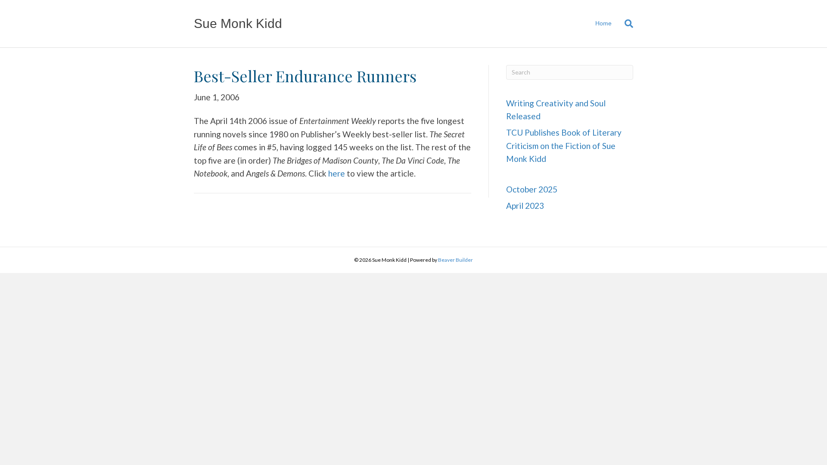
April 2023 (525, 206)
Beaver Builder (455, 260)
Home (603, 23)
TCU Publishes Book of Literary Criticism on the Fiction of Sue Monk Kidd (564, 145)
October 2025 (531, 189)
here (336, 173)
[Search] (625, 24)
